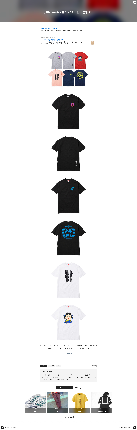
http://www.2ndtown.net (47, 26)
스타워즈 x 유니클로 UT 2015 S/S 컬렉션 (50, 377)
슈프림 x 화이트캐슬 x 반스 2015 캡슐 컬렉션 (79, 375)
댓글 (60, 387)
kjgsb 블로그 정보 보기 (135, 2)
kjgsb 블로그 (2, 428)
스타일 (73, 15)
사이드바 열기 (2, 2)
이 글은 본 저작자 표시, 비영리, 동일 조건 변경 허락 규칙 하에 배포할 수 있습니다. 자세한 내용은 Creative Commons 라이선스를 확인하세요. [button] (95, 365)
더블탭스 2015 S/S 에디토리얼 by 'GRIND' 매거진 (52, 379)
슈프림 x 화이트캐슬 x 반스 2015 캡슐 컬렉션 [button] (57, 402)
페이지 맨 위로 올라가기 (135, 428)
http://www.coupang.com (47, 37)
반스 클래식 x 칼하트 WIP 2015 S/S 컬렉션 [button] (35, 402)
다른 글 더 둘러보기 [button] (68, 417)
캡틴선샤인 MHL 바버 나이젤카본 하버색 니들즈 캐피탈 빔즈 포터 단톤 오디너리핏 (61, 30)
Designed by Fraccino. (127, 427)
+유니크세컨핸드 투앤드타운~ (49, 28)
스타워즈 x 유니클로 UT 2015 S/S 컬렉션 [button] (79, 402)
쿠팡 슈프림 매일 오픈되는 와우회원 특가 (52, 40)
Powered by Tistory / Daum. (10, 427)
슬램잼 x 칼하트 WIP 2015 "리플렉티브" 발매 (79, 377)
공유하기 (68, 387)
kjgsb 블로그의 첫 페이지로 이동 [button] (68, 2)
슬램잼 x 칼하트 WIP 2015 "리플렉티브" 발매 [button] (101, 402)
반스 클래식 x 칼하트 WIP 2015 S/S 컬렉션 (51, 375)
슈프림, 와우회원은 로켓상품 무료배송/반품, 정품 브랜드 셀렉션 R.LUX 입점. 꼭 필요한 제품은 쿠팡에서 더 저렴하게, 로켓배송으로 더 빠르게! (63, 43)
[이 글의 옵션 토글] (45, 366)
